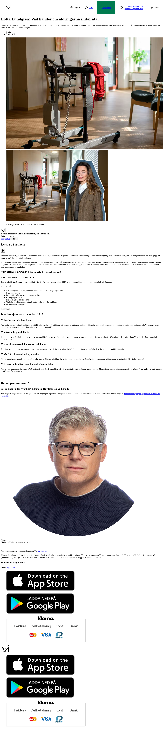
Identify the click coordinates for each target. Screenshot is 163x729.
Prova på (5, 309)
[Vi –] (8, 7)
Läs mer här (42, 551)
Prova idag (106, 7)
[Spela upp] (3, 251)
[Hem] (3, 231)
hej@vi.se (11, 567)
